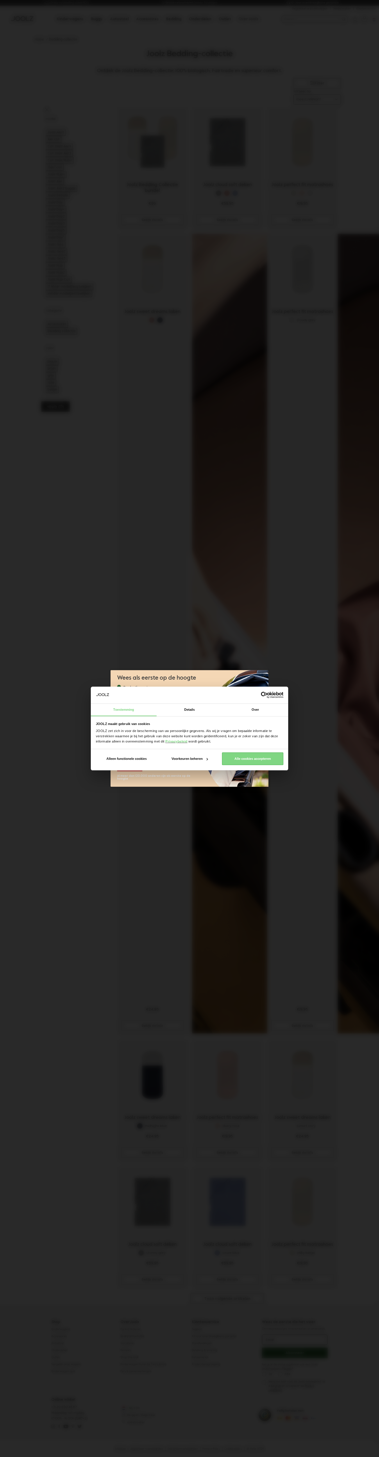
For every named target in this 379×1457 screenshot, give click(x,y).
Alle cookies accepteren (252, 758)
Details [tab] (189, 709)
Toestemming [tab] (123, 709)
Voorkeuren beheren (187, 758)
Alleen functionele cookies (126, 758)
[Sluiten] (264, 675)
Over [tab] (255, 709)
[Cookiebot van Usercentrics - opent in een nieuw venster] (264, 695)
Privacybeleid (176, 741)
